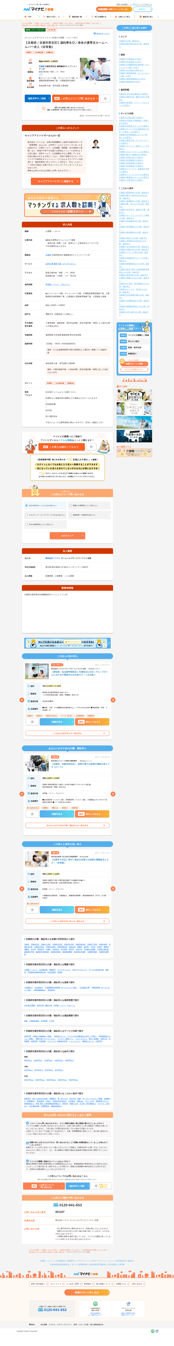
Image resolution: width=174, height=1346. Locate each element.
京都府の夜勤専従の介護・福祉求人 (134, 193)
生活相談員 (43, 970)
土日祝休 (71, 1101)
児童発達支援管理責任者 (37, 972)
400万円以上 (62, 1080)
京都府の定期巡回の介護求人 (131, 166)
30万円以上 (59, 1070)
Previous (22, 700)
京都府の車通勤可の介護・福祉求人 (134, 201)
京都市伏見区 (39, 947)
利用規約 (87, 1284)
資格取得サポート (102, 1101)
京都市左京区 (57, 944)
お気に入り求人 (124, 17)
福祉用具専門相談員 (98, 1264)
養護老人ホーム (88, 1041)
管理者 (59, 972)
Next (113, 700)
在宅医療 (44, 1021)
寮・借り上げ (63, 1099)
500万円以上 (73, 1080)
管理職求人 (31, 1101)
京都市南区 (103, 944)
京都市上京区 (46, 944)
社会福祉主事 (85, 988)
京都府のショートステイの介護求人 (134, 175)
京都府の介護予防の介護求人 (131, 180)
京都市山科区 (51, 947)
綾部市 (86, 947)
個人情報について (103, 1284)
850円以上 (28, 1060)
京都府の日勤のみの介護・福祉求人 (134, 250)
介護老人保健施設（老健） (42, 1036)
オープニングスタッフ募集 (92, 1099)
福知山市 (72, 947)
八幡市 (48, 949)
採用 (75, 1324)
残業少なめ (74, 1104)
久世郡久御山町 (103, 949)
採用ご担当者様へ (38, 1284)
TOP (29, 17)
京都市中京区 (69, 944)
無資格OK (51, 990)
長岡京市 (41, 949)
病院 (26, 1021)
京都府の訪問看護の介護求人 (131, 160)
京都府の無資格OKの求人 (130, 82)
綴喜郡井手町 (29, 952)
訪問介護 (49, 264)
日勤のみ (80, 1101)
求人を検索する (100, 17)
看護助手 (52, 970)
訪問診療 (34, 1041)
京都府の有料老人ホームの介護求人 (134, 126)
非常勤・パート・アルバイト (58, 284)
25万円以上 (49, 1070)
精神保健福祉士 (40, 990)
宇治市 (93, 947)
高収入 (48, 1101)
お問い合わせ (137, 1284)
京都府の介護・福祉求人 (129, 41)
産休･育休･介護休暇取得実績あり (48, 1104)
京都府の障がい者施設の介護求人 (133, 155)
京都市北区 (35, 944)
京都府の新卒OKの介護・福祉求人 (133, 275)
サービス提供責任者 (96, 970)
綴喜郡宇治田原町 (42, 952)
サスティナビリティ (64, 1324)
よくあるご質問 (72, 1284)
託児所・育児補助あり (88, 1104)
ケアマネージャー (64, 970)
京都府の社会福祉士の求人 (130, 62)
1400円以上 (59, 1060)
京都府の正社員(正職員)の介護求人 (134, 94)
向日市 (33, 949)
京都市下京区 (92, 944)
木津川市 (79, 949)
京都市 (26, 944)
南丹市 (71, 949)
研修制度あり (29, 1104)
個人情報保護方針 (96, 1324)
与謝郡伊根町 (92, 952)
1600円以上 (69, 1060)
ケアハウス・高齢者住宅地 (57, 1041)
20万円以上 (38, 1070)
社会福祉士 (39, 988)
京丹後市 (64, 949)
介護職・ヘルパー (31, 970)
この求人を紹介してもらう (61, 447)
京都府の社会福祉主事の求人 (131, 70)
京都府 (42, 66)
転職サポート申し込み (87, 1292)
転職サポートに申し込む (113, 9)
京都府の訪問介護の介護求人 (131, 118)
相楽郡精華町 (67, 952)
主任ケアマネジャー (79, 970)
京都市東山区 (81, 944)
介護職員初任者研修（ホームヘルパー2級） (61, 988)
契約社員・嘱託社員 (44, 1005)
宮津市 (99, 947)
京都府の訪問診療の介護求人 (131, 163)
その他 (51, 1021)
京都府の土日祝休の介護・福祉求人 (134, 247)
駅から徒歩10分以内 (40, 1099)
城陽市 (26, 949)
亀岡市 (106, 947)
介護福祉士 (28, 988)
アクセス (52, 1324)
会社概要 (43, 1324)
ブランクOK (89, 1101)
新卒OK (65, 1104)
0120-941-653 (70, 1205)
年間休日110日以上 (60, 1101)
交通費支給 (45, 1106)
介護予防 (99, 1041)
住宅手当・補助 (75, 1099)
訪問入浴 (103, 1039)
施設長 (130, 1261)
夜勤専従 (27, 1099)
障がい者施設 (94, 1039)
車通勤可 (52, 1099)
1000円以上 (38, 1060)
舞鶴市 (79, 947)
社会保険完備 (34, 1106)
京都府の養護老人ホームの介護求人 (134, 177)
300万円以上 (40, 1080)
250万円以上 (29, 1080)
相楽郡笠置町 (56, 952)
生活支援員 (51, 972)
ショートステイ (75, 1041)
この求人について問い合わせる (75, 98)
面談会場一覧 (77, 17)
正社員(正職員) (29, 1005)
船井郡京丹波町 (80, 952)
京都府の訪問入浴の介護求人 (131, 158)
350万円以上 (51, 1080)
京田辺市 (55, 949)
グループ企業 (84, 1324)
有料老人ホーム (60, 1036)
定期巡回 (42, 1041)
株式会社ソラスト (103, 34)
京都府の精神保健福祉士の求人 (132, 79)
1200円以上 (48, 1060)
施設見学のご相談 (37, 98)
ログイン (142, 9)
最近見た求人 (148, 17)
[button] (67, 535)
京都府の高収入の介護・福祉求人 (133, 238)
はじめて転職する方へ (134, 370)
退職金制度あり (56, 1106)
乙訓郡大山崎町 (90, 949)
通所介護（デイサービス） (65, 264)
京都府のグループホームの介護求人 (134, 152)
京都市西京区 (62, 947)
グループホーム (81, 1039)
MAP (41, 74)
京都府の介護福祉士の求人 (130, 59)
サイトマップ (55, 1284)
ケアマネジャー (83, 1261)
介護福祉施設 (34, 1021)
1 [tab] (95, 83)
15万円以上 (28, 1070)
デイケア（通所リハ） (65, 1039)
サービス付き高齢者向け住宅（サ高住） (82, 1036)
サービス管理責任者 (79, 1264)
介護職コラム (121, 1284)
